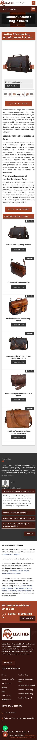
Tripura (20, 571)
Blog (3, 691)
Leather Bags (7, 588)
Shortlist (30, 221)
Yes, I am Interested (19, 209)
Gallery (4, 687)
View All (30, 534)
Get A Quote (19, 250)
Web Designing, (30, 735)
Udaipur (17, 554)
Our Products (7, 683)
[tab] (18, 491)
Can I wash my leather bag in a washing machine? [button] (16, 525)
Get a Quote (27, 618)
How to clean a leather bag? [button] (15, 512)
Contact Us (6, 696)
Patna (10, 554)
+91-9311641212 (10, 9)
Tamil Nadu (13, 571)
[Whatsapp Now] (5, 728)
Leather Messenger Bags (25, 680)
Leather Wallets (26, 586)
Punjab (26, 571)
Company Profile (8, 679)
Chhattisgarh (7, 573)
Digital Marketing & (16, 737)
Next (32, 67)
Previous (5, 67)
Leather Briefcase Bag (26, 685)
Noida (5, 554)
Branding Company (28, 737)
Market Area (6, 700)
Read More (8, 663)
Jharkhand (16, 573)
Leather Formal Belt (9, 591)
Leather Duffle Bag (25, 694)
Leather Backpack (24, 591)
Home (4, 675)
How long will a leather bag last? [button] (17, 491)
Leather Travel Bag (25, 690)
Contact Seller (20, 103)
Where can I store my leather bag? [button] (17, 518)
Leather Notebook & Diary (22, 588)
